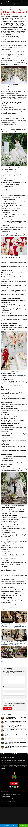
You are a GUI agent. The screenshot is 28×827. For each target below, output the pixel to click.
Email (4, 692)
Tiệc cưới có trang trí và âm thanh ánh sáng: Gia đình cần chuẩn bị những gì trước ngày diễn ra (20, 625)
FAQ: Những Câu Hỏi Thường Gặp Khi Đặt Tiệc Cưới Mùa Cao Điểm (20, 643)
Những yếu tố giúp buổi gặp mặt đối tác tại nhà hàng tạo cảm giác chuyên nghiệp (7, 625)
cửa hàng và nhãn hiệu (17, 375)
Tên (3, 686)
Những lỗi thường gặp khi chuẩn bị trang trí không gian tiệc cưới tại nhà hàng (16, 747)
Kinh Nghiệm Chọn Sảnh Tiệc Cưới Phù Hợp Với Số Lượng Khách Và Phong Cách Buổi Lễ (7, 643)
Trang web (4, 697)
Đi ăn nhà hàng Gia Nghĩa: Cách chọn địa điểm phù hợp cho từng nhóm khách (15, 743)
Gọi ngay (24, 825)
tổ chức (16, 595)
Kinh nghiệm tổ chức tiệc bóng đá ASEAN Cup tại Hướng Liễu (6, 660)
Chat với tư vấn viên (10, 825)
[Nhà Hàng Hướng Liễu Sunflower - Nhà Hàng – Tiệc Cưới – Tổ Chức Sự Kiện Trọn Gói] (14, 3)
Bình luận (5, 675)
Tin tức (2, 8)
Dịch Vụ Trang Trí (7, 8)
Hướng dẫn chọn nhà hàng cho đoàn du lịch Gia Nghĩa (19, 659)
